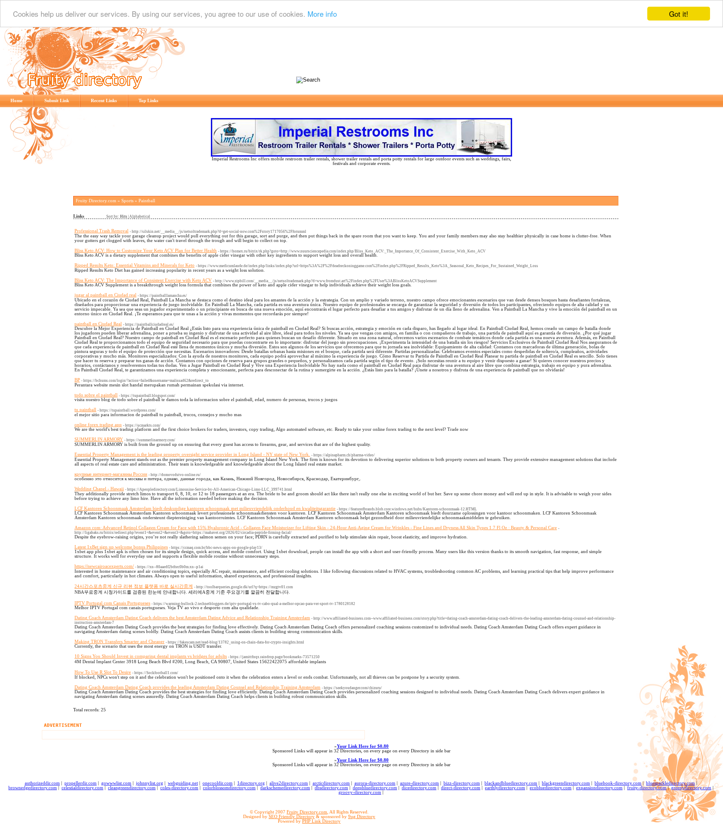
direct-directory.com (460, 787)
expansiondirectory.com (599, 787)
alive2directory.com (288, 783)
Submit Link (56, 100)
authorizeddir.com (42, 783)
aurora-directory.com (374, 783)
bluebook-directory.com (618, 783)
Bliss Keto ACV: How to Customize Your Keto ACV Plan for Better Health (145, 250)
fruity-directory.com (647, 787)
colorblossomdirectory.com (229, 787)
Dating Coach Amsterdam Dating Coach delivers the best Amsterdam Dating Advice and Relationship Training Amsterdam (192, 617)
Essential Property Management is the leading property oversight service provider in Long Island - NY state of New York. (192, 454)
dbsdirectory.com (331, 787)
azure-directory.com (419, 783)
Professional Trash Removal (101, 231)
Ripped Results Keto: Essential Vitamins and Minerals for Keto (134, 265)
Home (16, 100)
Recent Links (104, 100)
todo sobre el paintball (96, 395)
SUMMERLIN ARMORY (98, 439)
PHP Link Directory (321, 821)
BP (77, 380)
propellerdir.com (80, 783)
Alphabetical (139, 216)
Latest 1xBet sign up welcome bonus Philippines (121, 547)
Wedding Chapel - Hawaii (99, 488)
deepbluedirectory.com (375, 787)
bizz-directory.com (462, 783)
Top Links (148, 100)
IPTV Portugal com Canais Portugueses (112, 603)
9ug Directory (361, 816)
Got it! (678, 13)
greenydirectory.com (691, 787)
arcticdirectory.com (331, 783)
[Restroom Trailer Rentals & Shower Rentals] (361, 155)
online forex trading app (98, 424)
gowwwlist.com (116, 783)
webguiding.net (183, 783)
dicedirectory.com (419, 787)
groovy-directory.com (359, 792)
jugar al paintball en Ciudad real (105, 295)
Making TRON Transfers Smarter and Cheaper (119, 641)
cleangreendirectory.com (132, 787)
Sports (127, 200)
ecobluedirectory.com (551, 787)
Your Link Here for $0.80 (363, 746)
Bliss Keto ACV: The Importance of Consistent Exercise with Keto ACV (143, 280)
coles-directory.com (179, 787)
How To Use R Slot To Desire (102, 672)
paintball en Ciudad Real (98, 324)
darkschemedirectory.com (285, 787)
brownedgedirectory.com (32, 787)
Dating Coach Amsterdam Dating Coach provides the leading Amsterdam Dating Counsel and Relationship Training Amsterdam (197, 687)
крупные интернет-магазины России (110, 474)
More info (322, 14)
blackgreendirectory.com (566, 783)
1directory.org (251, 783)
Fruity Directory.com (96, 200)
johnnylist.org (149, 783)
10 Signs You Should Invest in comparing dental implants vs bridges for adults (150, 656)
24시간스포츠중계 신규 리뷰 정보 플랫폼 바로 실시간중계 (133, 586)
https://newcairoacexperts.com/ (104, 566)
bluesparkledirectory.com (670, 783)
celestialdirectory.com (82, 787)
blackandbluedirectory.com (511, 783)
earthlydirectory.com (505, 787)
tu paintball (85, 409)
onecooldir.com (218, 783)
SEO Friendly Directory (292, 816)
